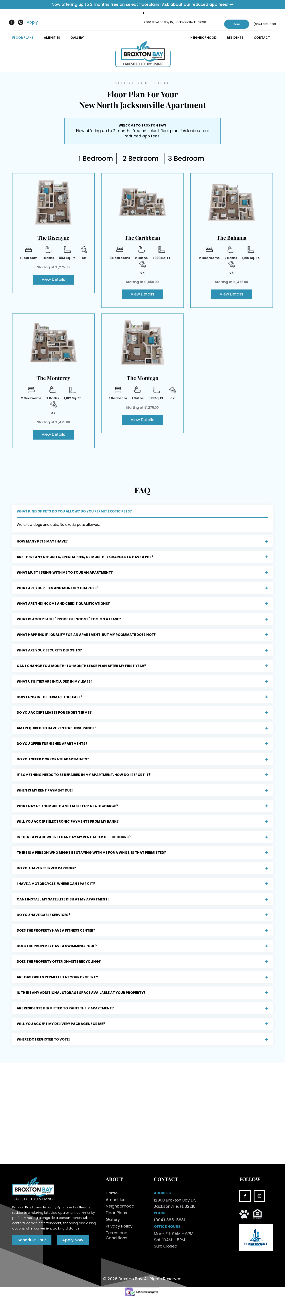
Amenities (52, 37)
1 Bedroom (96, 158)
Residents (235, 37)
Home (112, 1193)
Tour (236, 24)
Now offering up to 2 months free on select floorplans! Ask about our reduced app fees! (141, 4)
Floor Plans (23, 37)
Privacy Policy (119, 1226)
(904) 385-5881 (264, 24)
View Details (53, 279)
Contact (262, 37)
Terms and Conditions (116, 1235)
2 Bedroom (140, 158)
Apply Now (72, 1239)
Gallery (77, 37)
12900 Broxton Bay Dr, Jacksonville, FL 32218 (174, 22)
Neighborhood (203, 37)
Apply (32, 22)
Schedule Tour (32, 1239)
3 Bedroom (186, 158)
